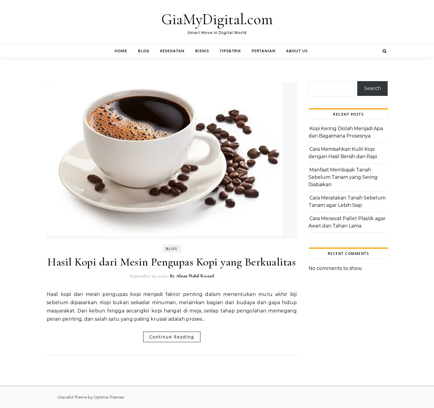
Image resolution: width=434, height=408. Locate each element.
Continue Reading (171, 337)
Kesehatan (172, 50)
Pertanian (263, 50)
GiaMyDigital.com (217, 19)
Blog (143, 50)
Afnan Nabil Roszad (195, 276)
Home (121, 50)
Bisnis (202, 50)
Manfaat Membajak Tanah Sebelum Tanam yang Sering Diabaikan (343, 177)
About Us (297, 50)
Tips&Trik (230, 50)
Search (372, 88)
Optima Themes (109, 397)
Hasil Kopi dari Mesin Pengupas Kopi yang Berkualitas (172, 262)
